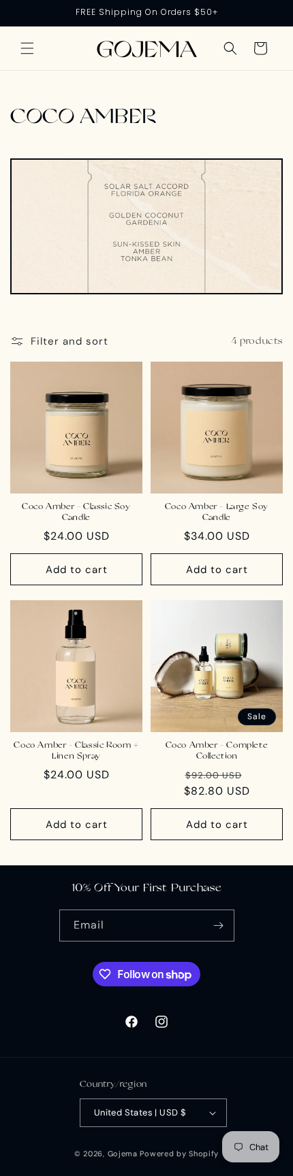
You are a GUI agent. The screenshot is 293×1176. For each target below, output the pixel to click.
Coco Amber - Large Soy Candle (216, 512)
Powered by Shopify (179, 1153)
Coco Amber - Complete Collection (217, 751)
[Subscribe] (219, 925)
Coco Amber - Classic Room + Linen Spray (76, 751)
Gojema (123, 1153)
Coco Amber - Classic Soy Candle (76, 512)
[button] (27, 48)
